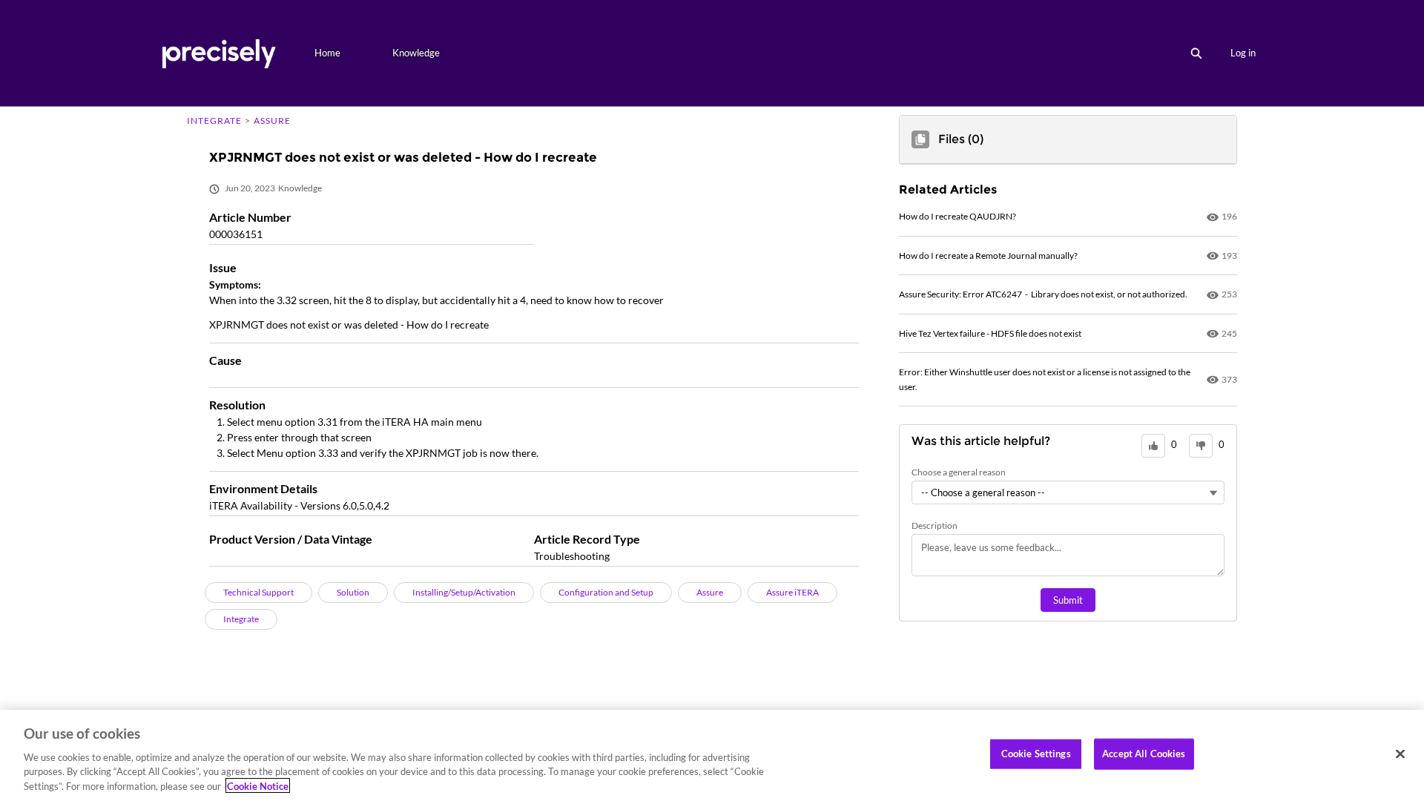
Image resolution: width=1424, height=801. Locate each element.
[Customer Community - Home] (218, 53)
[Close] (1400, 754)
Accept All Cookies (1143, 753)
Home (327, 53)
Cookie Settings (1036, 753)
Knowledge (416, 53)
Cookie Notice (258, 785)
